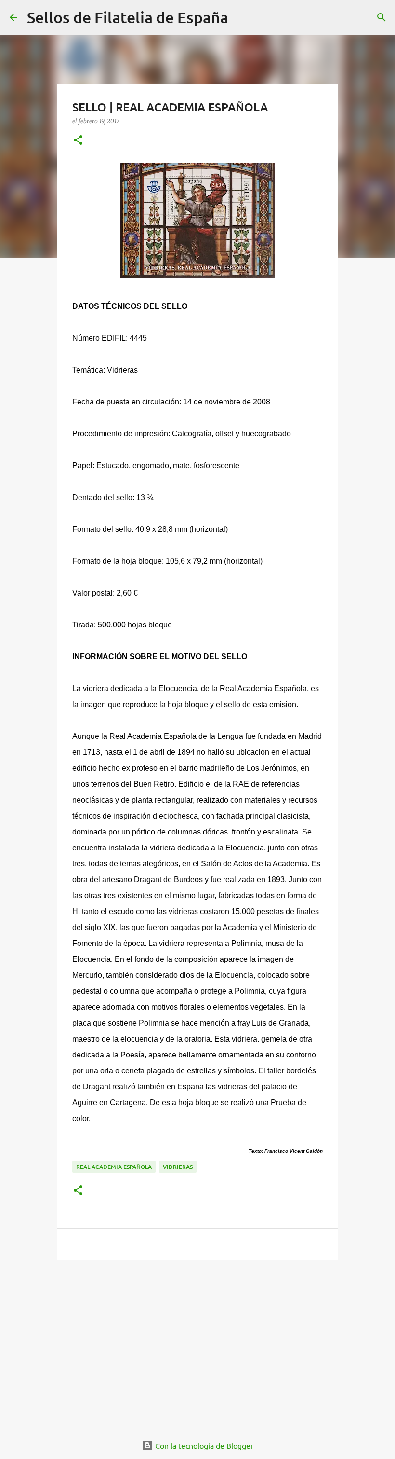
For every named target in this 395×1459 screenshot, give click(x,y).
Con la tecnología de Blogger (203, 1445)
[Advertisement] (197, 1341)
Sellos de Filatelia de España (127, 17)
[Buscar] (242, 17)
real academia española (114, 1167)
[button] (78, 140)
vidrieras (178, 1167)
